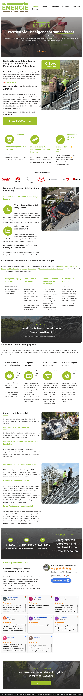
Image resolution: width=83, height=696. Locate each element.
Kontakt (35, 9)
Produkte (45, 6)
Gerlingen (60, 269)
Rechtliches (57, 694)
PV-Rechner (75, 6)
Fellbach (53, 269)
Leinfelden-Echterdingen (14, 269)
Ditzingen (24, 269)
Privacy (41, 694)
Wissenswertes (46, 694)
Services (28, 694)
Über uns (65, 6)
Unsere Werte (62, 694)
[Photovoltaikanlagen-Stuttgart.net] (15, 7)
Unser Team (32, 694)
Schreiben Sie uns (77, 694)
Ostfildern (61, 266)
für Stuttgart (60, 657)
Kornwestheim (32, 269)
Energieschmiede (24, 657)
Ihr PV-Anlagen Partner (43, 657)
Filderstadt (68, 266)
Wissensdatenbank (69, 694)
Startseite (35, 6)
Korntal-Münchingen (45, 269)
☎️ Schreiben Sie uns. (10, 82)
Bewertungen (51, 694)
